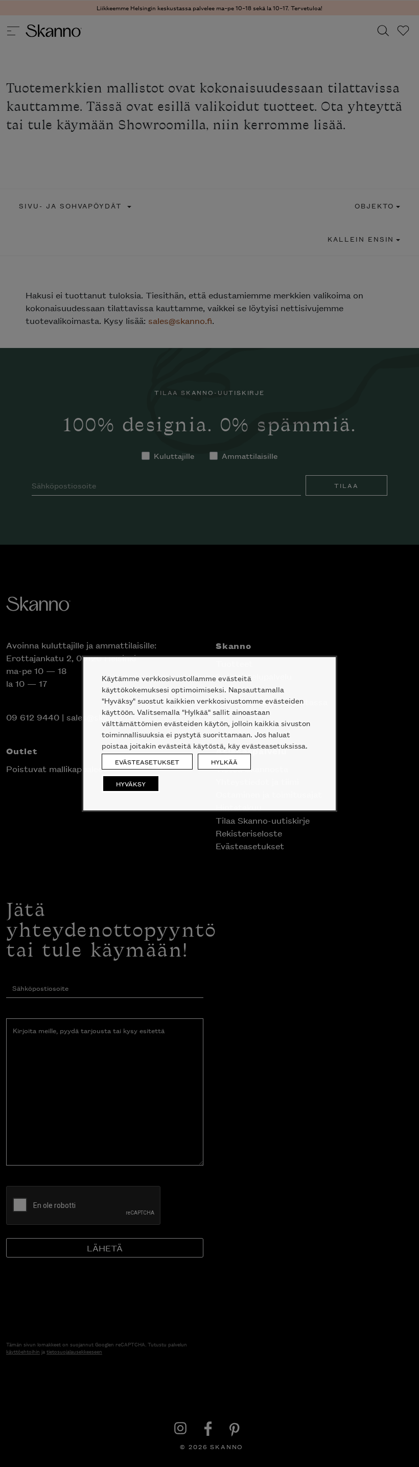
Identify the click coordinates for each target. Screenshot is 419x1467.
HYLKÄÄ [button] (224, 761)
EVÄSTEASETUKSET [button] (147, 761)
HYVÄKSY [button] (131, 783)
